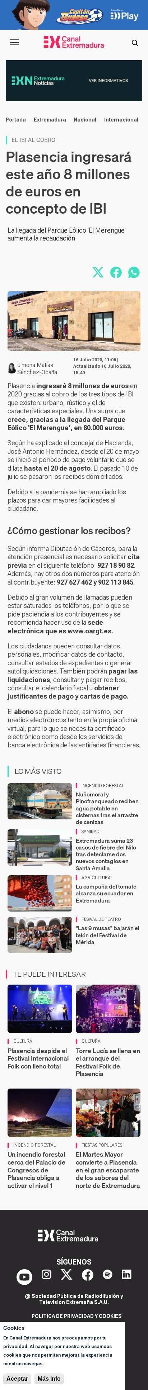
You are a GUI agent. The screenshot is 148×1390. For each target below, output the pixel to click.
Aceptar (17, 1379)
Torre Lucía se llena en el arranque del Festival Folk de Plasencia (108, 1062)
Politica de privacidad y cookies (77, 1316)
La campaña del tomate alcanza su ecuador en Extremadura (106, 893)
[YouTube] (24, 1277)
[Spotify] (107, 1277)
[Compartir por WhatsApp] (134, 272)
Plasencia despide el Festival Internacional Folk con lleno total (38, 1058)
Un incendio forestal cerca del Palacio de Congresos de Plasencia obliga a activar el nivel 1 (36, 1169)
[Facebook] (87, 1277)
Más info (49, 1379)
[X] (66, 1277)
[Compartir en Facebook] (116, 272)
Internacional (121, 120)
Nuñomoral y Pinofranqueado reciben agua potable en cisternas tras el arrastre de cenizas (107, 808)
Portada (16, 120)
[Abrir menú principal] (14, 42)
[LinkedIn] (126, 1277)
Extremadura (50, 120)
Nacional (85, 120)
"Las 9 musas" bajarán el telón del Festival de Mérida (107, 934)
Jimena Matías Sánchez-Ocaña (37, 369)
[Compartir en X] (98, 272)
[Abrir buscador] (134, 42)
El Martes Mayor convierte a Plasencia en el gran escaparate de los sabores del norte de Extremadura (108, 1169)
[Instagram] (46, 1277)
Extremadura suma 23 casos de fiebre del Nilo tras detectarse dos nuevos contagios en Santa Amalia (106, 854)
